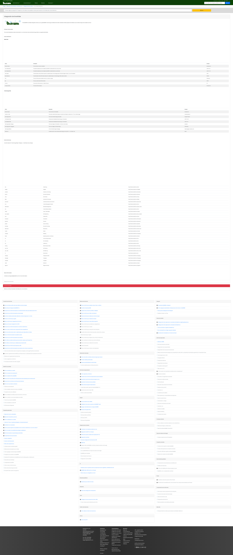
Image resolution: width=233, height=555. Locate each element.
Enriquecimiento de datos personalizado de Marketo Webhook (170, 510)
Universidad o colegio (162, 400)
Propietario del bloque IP (163, 365)
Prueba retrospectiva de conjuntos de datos (166, 448)
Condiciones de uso (139, 540)
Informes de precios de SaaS (163, 344)
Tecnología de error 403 (162, 355)
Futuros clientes (115, 534)
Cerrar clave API (84, 519)
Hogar (4, 6)
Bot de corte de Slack (85, 447)
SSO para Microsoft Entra (86, 415)
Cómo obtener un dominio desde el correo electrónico (169, 423)
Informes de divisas (161, 373)
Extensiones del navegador (141, 534)
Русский (220, 0)
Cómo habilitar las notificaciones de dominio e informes (15, 394)
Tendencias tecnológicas (103, 533)
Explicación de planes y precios (10, 416)
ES (217, 0)
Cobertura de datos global (116, 543)
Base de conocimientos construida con (14, 6)
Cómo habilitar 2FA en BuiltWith (10, 375)
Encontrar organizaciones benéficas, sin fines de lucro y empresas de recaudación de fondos (23, 353)
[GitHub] (144, 547)
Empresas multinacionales (163, 379)
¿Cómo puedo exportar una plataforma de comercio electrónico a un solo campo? (20, 427)
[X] (135, 547)
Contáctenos (126, 542)
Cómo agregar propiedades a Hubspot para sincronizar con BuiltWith (171, 307)
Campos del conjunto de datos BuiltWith (165, 446)
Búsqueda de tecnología (103, 530)
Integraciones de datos (28, 6)
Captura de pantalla (127, 534)
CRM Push (83, 442)
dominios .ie (160, 390)
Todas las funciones (116, 545)
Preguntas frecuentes (128, 537)
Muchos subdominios (162, 398)
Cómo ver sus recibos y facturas (10, 383)
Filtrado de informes (116, 540)
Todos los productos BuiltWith (10, 399)
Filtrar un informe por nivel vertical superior (89, 321)
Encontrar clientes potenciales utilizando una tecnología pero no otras (18, 316)
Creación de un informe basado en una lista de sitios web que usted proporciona (20, 310)
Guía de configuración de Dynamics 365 (89, 439)
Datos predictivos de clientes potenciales (166, 502)
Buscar (227, 3)
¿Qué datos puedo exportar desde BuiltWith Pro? (90, 387)
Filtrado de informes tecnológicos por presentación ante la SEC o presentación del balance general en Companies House (182, 352)
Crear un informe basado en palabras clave (13, 334)
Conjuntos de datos (139, 531)
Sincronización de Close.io (86, 456)
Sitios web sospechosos (9, 443)
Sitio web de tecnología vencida (10, 467)
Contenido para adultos (162, 392)
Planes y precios (103, 548)
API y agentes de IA (139, 530)
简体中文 (227, 0)
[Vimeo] (142, 547)
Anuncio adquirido (8, 438)
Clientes (43, 3)
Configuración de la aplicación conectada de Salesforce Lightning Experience (173, 322)
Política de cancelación (9, 386)
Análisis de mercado (116, 531)
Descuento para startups (9, 459)
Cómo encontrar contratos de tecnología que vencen (91, 357)
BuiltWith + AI (137, 533)
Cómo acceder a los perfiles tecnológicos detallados (15, 430)
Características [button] (26, 3)
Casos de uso (115, 548)
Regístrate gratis (9, 0)
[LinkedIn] (136, 547)
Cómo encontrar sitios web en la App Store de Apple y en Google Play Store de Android (21, 350)
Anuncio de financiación (9, 441)
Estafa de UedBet (161, 408)
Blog (124, 539)
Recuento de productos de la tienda (165, 384)
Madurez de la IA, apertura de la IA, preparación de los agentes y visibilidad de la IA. (97, 467)
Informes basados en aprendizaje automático (13, 432)
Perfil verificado (161, 382)
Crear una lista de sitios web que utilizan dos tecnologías (15, 305)
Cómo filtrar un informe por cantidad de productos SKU (15, 342)
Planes (36, 3)
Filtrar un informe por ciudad (86, 326)
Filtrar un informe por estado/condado (88, 318)
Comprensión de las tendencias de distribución (167, 462)
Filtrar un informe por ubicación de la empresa (90, 329)
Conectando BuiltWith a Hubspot (164, 305)
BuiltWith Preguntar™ (104, 542)
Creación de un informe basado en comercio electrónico (15, 326)
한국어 (222, 0)
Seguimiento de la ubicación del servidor (166, 349)
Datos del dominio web (162, 496)
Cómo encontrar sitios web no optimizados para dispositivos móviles (18, 332)
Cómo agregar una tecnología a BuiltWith (12, 451)
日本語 (225, 0)
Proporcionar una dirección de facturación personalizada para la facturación (19, 378)
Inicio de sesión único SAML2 (86, 401)
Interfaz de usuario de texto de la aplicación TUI (90, 434)
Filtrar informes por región (86, 334)
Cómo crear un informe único (10, 465)
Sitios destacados (104, 544)
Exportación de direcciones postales (88, 382)
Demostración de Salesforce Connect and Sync (167, 332)
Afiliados (125, 543)
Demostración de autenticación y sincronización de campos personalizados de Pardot (175, 482)
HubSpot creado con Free (163, 313)
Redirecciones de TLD (162, 387)
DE (215, 0)
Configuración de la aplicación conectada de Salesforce (169, 324)
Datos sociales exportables (86, 392)
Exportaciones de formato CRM (87, 390)
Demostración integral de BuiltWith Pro (11, 307)
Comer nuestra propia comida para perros (89, 365)
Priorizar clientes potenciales (86, 359)
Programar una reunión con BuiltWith (11, 454)
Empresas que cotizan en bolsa (87, 481)
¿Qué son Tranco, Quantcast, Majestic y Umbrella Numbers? (16, 422)
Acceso (4, 0)
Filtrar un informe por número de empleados (90, 348)
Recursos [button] (50, 3)
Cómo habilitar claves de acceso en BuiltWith (13, 389)
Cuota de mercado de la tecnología (165, 494)
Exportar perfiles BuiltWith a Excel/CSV (165, 428)
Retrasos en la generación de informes (12, 356)
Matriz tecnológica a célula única (164, 425)
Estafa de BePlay (161, 411)
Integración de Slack (85, 437)
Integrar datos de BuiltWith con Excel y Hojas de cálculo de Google (94, 445)
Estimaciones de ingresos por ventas (11, 449)
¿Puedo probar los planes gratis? (11, 446)
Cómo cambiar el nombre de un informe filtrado (90, 340)
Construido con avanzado (9, 424)
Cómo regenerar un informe (10, 358)
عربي (229, 0)
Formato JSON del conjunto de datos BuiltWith (167, 451)
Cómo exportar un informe (86, 373)
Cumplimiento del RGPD (9, 462)
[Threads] (141, 547)
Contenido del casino (162, 414)
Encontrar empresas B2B (86, 307)
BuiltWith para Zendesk (85, 453)
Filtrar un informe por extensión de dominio (89, 342)
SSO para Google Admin (86, 409)
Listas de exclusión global (86, 412)
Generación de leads (116, 530)
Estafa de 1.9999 (161, 341)
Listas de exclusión (84, 345)
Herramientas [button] (16, 3)
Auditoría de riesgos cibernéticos (116, 537)
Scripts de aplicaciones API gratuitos (165, 437)
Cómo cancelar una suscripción (10, 373)
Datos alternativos (116, 539)
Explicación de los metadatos (10, 414)
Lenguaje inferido (161, 357)
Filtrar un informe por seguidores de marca (12, 321)
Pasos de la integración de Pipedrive (88, 490)
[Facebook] (138, 547)
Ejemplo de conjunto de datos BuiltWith (165, 454)
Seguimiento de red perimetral (164, 347)
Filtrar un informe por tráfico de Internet (88, 313)
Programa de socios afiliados (10, 391)
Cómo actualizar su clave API (10, 402)
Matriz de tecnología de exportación (88, 384)
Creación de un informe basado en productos (13, 337)
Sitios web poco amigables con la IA (88, 472)
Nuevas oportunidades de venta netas (88, 362)
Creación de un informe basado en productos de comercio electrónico (18, 348)
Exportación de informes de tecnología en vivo (90, 379)
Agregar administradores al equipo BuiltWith (90, 406)
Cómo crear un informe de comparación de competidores (16, 329)
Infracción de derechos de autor (164, 403)
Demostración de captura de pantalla (116, 550)
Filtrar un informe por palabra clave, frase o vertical (91, 305)
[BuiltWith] (7, 3)
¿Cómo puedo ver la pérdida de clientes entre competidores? (170, 371)
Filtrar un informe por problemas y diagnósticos (90, 324)
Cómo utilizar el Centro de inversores (88, 510)
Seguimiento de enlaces (162, 363)
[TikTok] (139, 547)
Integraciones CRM (139, 536)
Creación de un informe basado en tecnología (13, 313)
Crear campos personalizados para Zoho (89, 502)
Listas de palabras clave (104, 540)
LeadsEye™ (102, 546)
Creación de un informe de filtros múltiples (89, 310)
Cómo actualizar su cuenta (9, 370)
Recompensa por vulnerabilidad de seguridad (167, 395)
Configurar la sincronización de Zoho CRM (89, 499)
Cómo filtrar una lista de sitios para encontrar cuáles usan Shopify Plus (18, 340)
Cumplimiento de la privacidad (10, 435)
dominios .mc (160, 406)
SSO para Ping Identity (85, 420)
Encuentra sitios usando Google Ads (11, 470)
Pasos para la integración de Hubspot (165, 310)
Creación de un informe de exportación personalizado (92, 376)
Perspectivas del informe (163, 499)
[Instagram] (145, 547)
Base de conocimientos (126, 530)
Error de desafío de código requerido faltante (167, 330)
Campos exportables (128, 532)
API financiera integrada (9, 405)
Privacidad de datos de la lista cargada (12, 361)
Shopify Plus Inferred (162, 360)
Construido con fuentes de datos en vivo (89, 429)
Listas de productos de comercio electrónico (104, 537)
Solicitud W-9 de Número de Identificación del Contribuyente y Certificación (19, 457)
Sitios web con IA (161, 368)
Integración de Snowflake (86, 458)
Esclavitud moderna (139, 544)
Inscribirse (102, 550)
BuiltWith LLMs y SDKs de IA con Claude (88, 470)
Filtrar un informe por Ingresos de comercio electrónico (92, 337)
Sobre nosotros (126, 540)
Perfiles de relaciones (162, 465)
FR (216, 0)
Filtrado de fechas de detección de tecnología (90, 316)
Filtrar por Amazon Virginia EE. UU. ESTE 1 (12, 324)
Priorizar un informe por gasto (10, 318)
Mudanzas (137, 538)
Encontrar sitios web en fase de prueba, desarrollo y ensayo (93, 332)
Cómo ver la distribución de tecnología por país (167, 468)
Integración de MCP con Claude (87, 431)
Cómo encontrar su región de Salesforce (166, 327)
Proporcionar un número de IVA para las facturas (14, 381)
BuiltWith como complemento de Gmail (165, 471)
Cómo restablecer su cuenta (10, 419)
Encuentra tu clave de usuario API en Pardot (166, 479)
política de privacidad (139, 543)
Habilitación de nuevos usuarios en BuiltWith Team (91, 404)
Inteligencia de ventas (116, 533)
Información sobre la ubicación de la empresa (167, 491)
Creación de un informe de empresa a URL (12, 345)
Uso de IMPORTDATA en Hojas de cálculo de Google (91, 450)
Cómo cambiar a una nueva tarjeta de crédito (13, 397)
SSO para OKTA (84, 417)
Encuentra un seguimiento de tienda (165, 376)
